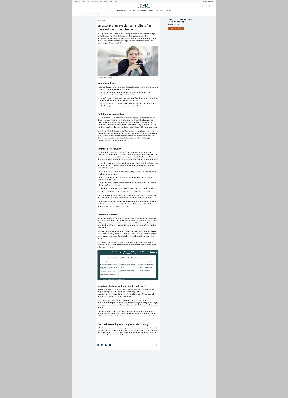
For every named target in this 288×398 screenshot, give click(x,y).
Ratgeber (132, 10)
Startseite (76, 14)
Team (161, 10)
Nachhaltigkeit (108, 1)
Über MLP (168, 10)
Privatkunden (86, 1)
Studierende (77, 1)
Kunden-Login (209, 1)
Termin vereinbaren (176, 28)
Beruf (89, 14)
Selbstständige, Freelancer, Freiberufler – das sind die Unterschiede (109, 14)
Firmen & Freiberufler (97, 1)
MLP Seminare (142, 10)
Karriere (116, 1)
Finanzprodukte (122, 10)
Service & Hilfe (153, 10)
